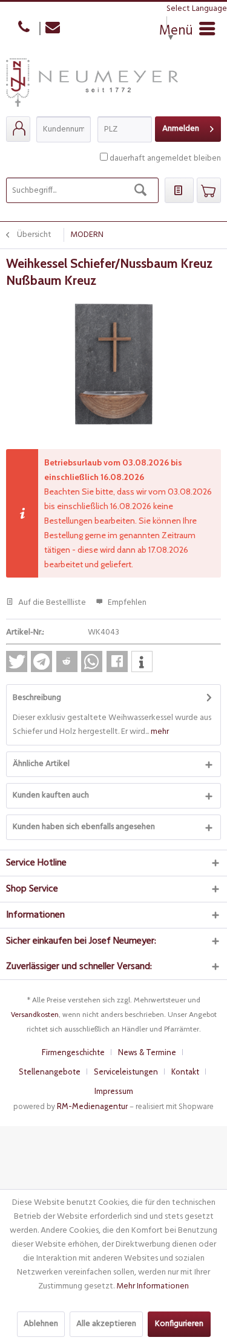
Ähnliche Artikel (41, 764)
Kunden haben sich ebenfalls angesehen (84, 827)
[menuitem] (18, 129)
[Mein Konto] (18, 129)
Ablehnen (41, 1324)
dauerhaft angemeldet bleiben (165, 158)
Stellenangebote (50, 1071)
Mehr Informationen (152, 1286)
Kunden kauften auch (51, 795)
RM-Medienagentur (92, 1106)
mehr (159, 732)
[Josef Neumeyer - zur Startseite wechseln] (92, 87)
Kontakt (185, 1071)
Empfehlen (126, 603)
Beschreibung (37, 698)
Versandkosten (35, 1014)
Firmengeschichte (73, 1052)
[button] (16, 661)
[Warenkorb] (209, 190)
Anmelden (180, 129)
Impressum (113, 1091)
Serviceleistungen (126, 1071)
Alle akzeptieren (106, 1324)
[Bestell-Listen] (179, 190)
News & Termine (147, 1052)
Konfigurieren (179, 1324)
